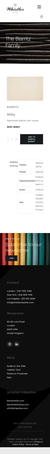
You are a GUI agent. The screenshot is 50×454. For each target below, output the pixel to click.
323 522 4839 (28, 298)
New (9, 377)
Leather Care (14, 369)
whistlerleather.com (17, 408)
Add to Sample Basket (31, 139)
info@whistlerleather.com (20, 302)
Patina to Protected (17, 373)
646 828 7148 (25, 295)
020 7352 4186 (24, 291)
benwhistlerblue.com (18, 404)
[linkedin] (16, 344)
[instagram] (10, 344)
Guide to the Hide (16, 366)
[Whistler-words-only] (15, 4)
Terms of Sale (32, 444)
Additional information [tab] (13, 164)
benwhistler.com (15, 400)
